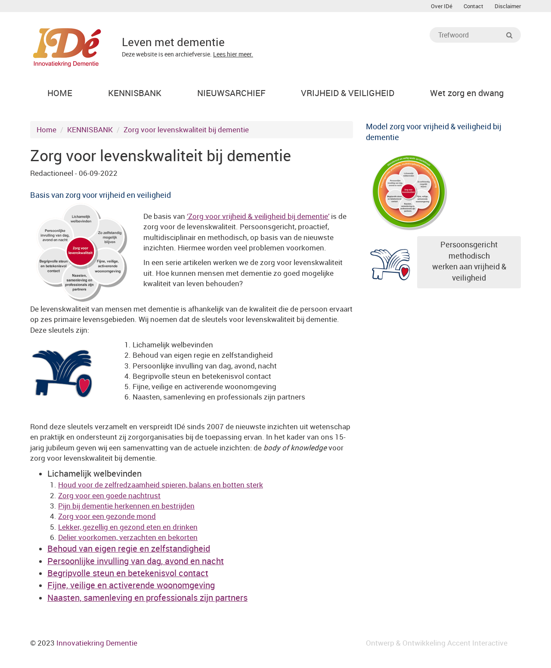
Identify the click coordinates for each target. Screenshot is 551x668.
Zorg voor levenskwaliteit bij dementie (186, 129)
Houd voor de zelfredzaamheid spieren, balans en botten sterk (160, 485)
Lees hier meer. (233, 54)
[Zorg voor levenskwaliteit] (409, 191)
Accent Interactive (477, 643)
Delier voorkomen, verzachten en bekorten (128, 537)
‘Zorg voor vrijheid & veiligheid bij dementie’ (258, 216)
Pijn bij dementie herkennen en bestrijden (126, 506)
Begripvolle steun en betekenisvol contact (127, 573)
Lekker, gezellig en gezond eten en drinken (128, 527)
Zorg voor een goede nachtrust (109, 495)
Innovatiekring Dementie (96, 643)
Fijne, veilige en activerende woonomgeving (131, 585)
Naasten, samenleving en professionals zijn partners (147, 597)
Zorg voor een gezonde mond (107, 516)
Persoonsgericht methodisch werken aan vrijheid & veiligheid (469, 261)
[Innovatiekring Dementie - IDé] (67, 46)
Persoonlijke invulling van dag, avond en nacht (135, 561)
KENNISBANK (90, 129)
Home (46, 129)
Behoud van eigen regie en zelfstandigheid (128, 548)
